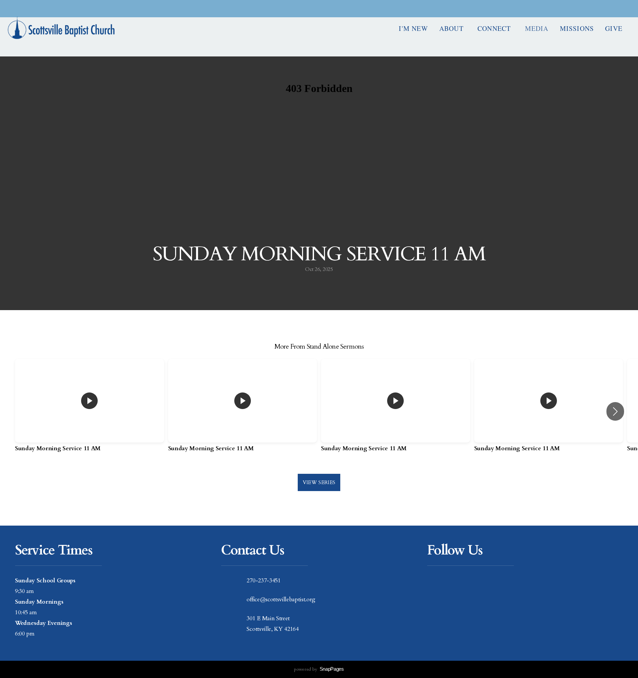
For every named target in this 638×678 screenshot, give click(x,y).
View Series (319, 482)
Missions (577, 28)
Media (537, 28)
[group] (89, 411)
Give (613, 28)
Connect (496, 28)
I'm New (413, 28)
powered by (319, 669)
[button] (615, 411)
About (452, 28)
